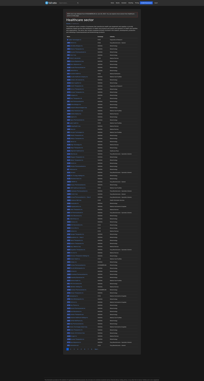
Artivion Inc (72, 231)
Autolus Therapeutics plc (75, 314)
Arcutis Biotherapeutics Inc (76, 268)
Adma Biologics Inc (74, 104)
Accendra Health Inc (74, 73)
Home (112, 3)
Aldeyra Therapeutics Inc (75, 138)
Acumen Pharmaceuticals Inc (76, 52)
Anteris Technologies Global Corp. (77, 327)
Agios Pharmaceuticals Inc (75, 120)
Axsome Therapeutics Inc (75, 339)
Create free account (146, 3)
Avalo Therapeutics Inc (75, 330)
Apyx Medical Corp (74, 246)
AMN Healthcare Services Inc (76, 188)
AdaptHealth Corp (73, 126)
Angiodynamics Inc (74, 206)
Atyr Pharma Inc (73, 305)
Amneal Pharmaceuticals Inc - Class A (79, 197)
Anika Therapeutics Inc (74, 209)
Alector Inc (71, 141)
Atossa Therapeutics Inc (75, 293)
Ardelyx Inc (72, 262)
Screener (124, 3)
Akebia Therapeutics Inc (75, 135)
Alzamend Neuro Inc (74, 178)
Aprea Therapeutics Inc (75, 240)
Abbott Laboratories (73, 58)
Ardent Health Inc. (73, 259)
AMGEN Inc (72, 181)
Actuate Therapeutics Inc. (75, 92)
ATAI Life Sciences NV (74, 283)
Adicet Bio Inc (72, 70)
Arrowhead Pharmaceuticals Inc (77, 274)
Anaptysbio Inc (73, 203)
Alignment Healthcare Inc (75, 150)
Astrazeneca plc (73, 345)
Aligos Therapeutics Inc (75, 147)
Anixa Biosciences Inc (74, 215)
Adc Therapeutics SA (74, 98)
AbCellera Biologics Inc (75, 45)
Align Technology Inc (74, 144)
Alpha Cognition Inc (74, 83)
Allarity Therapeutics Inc (75, 160)
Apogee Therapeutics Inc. (75, 234)
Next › (96, 349)
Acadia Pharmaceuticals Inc (76, 67)
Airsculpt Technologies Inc (75, 132)
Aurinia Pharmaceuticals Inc (76, 308)
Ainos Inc (71, 129)
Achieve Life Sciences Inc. (76, 79)
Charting (130, 3)
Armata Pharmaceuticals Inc (76, 265)
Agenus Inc (72, 116)
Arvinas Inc (72, 271)
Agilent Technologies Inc (74, 39)
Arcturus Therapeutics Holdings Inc (78, 255)
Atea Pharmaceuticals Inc (75, 323)
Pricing (137, 3)
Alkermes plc (72, 154)
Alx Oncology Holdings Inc (76, 175)
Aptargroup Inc (72, 296)
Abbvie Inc (71, 42)
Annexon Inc (72, 222)
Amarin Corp (72, 194)
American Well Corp (74, 200)
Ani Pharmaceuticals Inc (75, 212)
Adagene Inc (72, 95)
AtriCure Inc (72, 302)
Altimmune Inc (72, 169)
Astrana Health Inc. (74, 280)
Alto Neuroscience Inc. (75, 225)
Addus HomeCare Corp (75, 110)
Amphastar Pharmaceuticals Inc (77, 191)
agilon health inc (72, 123)
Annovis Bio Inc (73, 228)
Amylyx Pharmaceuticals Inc (76, 184)
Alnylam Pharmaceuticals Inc (76, 166)
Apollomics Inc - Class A (75, 237)
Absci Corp (71, 55)
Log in (156, 3)
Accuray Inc (72, 252)
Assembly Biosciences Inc (75, 277)
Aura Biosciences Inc (74, 311)
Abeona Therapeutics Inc (75, 49)
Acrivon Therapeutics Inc (75, 89)
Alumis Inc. (71, 163)
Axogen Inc (72, 336)
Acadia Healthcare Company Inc (77, 76)
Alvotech (71, 172)
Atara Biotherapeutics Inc (75, 299)
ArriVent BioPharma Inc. (75, 320)
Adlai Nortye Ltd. (73, 218)
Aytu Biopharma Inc (74, 342)
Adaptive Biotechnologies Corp (77, 107)
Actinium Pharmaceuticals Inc (76, 289)
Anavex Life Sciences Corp (76, 333)
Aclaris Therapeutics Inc (75, 86)
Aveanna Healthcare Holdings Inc (77, 317)
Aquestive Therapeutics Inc (76, 249)
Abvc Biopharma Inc (74, 64)
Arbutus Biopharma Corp (75, 61)
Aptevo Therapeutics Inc (75, 243)
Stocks (118, 3)
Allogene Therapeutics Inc (75, 157)
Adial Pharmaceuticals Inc (75, 101)
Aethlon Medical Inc (74, 113)
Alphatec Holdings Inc (74, 286)
